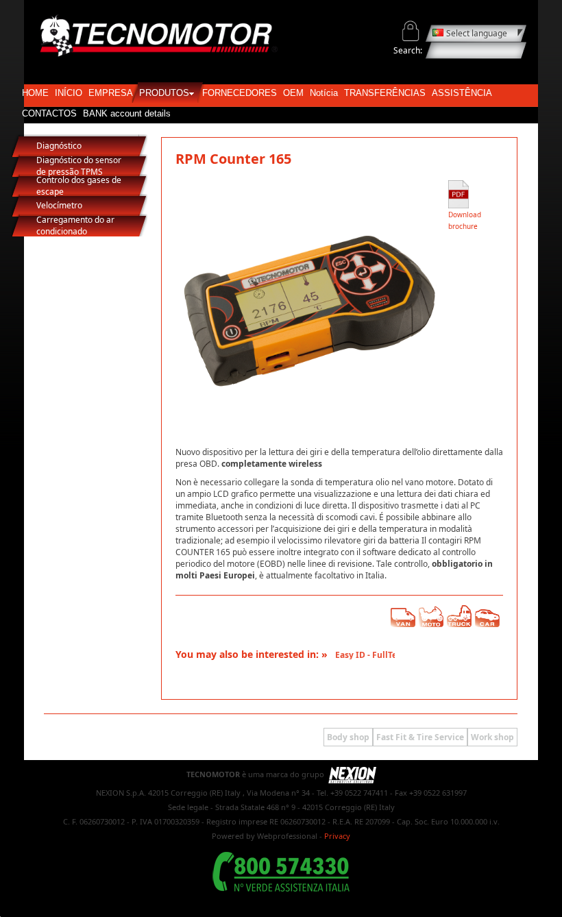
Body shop (348, 737)
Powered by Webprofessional (264, 836)
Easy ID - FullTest (363, 655)
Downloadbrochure (464, 220)
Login (411, 31)
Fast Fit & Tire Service (420, 737)
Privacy (337, 836)
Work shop (492, 737)
